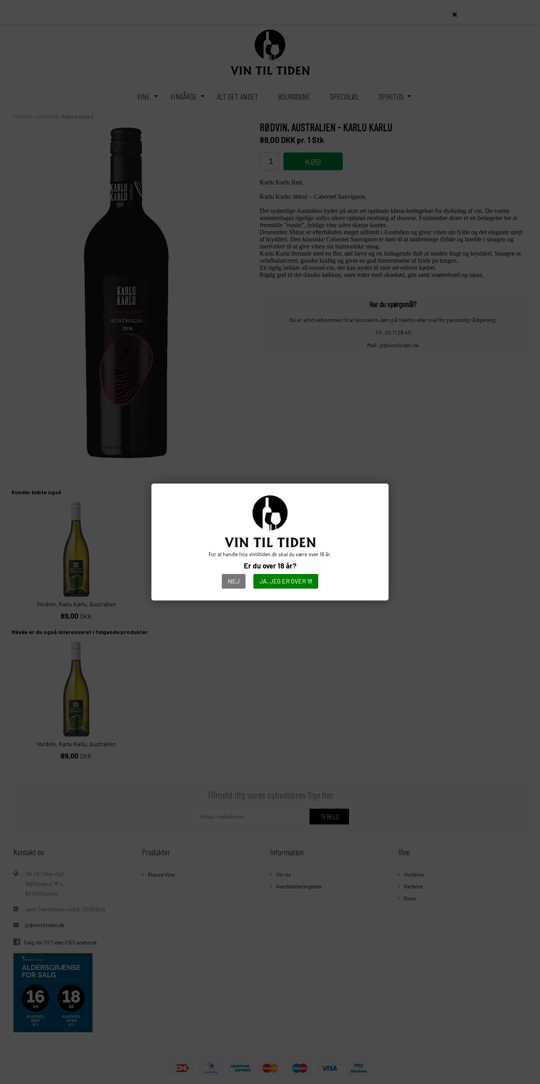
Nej (234, 581)
